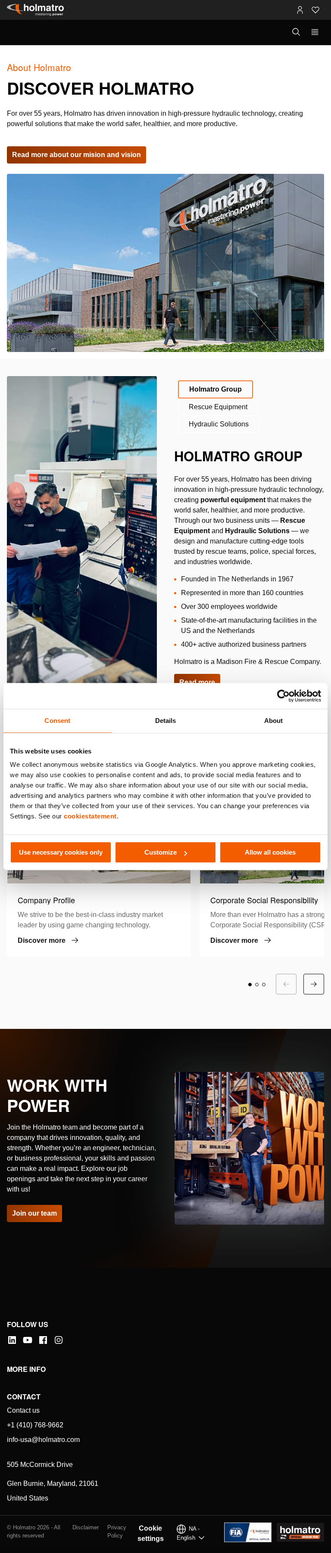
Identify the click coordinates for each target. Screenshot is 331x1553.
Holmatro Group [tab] (215, 389)
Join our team (34, 1213)
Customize (160, 852)
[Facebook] (43, 1340)
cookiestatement (90, 816)
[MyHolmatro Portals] (300, 10)
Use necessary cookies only (61, 852)
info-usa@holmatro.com (43, 1439)
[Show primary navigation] (315, 32)
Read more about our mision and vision (76, 154)
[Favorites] (315, 10)
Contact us (23, 1410)
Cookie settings (150, 1533)
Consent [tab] (57, 720)
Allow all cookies (270, 852)
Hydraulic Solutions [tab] (219, 424)
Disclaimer (85, 1527)
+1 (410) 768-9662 (35, 1425)
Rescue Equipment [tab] (218, 407)
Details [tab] (165, 720)
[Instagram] (58, 1340)
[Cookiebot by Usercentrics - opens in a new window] (283, 695)
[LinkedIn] (12, 1340)
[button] (250, 984)
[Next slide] (313, 984)
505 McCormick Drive (40, 1464)
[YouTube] (27, 1340)
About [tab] (273, 720)
